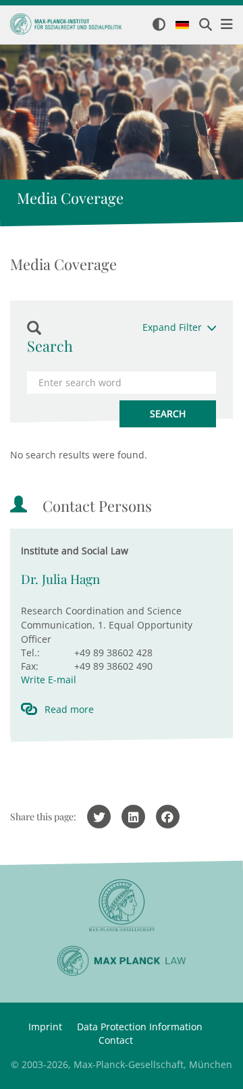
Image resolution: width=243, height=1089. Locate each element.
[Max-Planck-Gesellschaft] (121, 905)
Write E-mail (48, 679)
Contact (116, 1040)
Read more (69, 709)
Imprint (45, 1026)
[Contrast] (159, 25)
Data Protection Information (139, 1026)
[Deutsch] (182, 25)
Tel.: (30, 652)
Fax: (29, 666)
